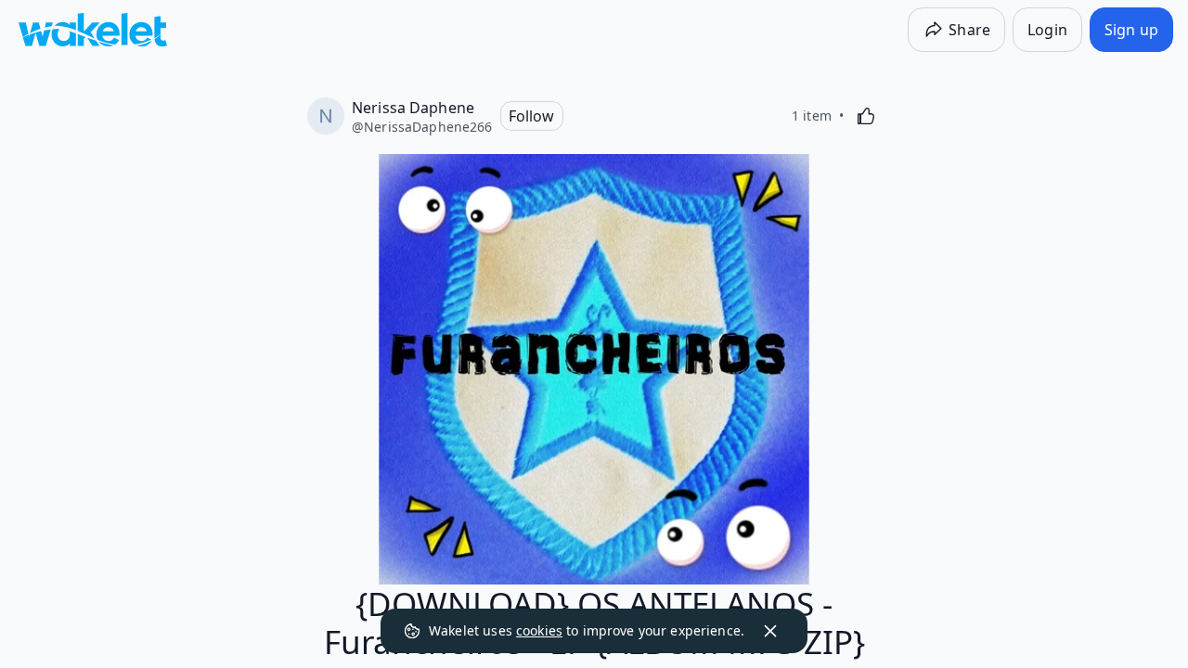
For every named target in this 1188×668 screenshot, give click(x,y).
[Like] (866, 116)
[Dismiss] (770, 631)
